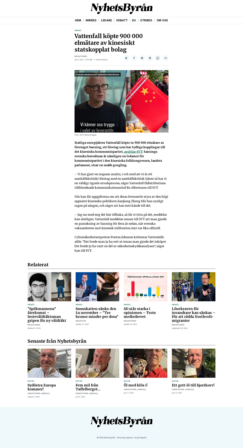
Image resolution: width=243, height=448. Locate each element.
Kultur (31, 381)
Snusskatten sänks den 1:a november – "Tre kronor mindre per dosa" (97, 313)
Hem (78, 20)
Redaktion (81, 321)
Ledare (106, 20)
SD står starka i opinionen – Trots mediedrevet (140, 313)
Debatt (122, 20)
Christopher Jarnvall (39, 393)
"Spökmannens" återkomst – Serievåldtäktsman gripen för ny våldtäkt (47, 315)
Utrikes (146, 20)
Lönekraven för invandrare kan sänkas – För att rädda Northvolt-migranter (193, 315)
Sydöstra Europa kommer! (42, 387)
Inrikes (91, 20)
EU (134, 20)
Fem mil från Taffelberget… (88, 387)
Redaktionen (81, 56)
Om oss (162, 20)
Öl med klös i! (136, 385)
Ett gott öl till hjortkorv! (193, 385)
